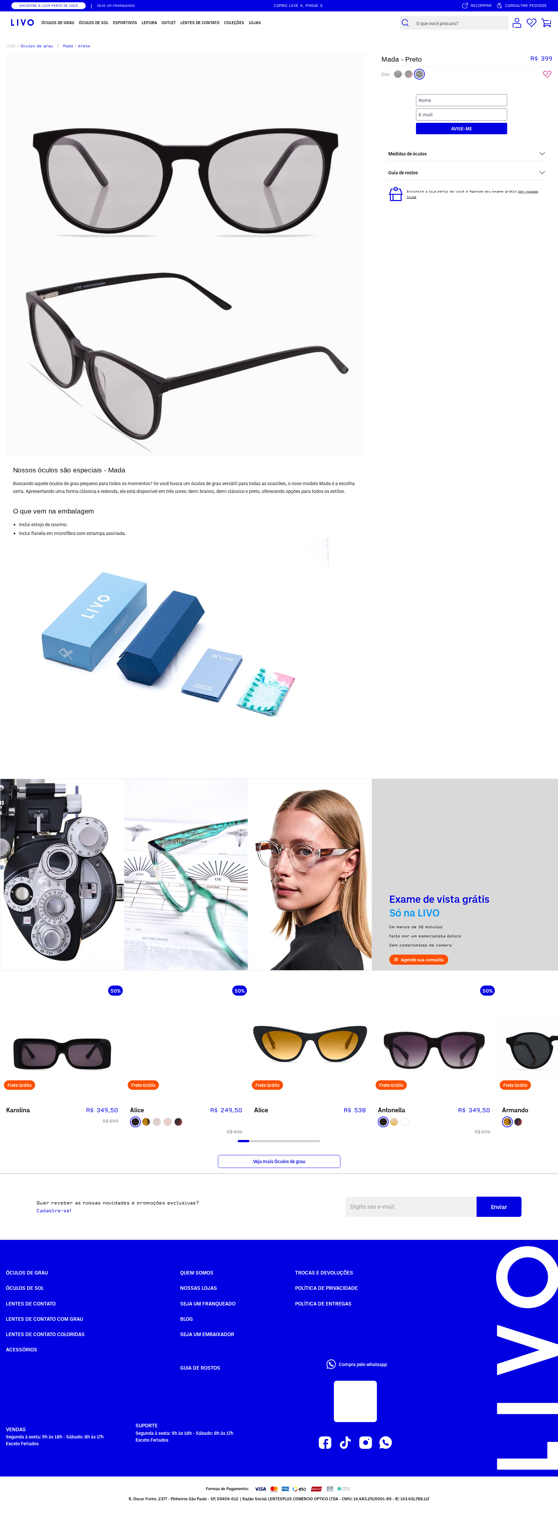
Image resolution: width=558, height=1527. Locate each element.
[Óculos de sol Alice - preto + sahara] (310, 1042)
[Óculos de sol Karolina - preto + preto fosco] (62, 1042)
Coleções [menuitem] (234, 22)
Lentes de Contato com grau (44, 1319)
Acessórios (21, 1349)
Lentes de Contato (31, 1303)
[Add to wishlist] (547, 74)
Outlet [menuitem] (169, 22)
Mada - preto (77, 46)
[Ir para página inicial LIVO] (22, 22)
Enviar (499, 1206)
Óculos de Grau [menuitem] (57, 22)
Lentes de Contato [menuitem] (200, 22)
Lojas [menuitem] (255, 22)
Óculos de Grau (27, 1272)
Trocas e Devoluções (324, 1272)
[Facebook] (325, 1442)
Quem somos (196, 1272)
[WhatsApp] (385, 1442)
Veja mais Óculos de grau (279, 1161)
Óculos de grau (37, 46)
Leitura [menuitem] (149, 22)
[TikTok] (345, 1442)
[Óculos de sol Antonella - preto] (434, 1042)
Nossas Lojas (198, 1288)
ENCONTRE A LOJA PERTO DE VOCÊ (49, 5)
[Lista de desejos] (531, 23)
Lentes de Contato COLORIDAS (45, 1334)
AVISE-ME (461, 129)
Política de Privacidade (326, 1288)
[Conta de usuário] (517, 23)
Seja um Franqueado (208, 1303)
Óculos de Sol (25, 1288)
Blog (186, 1319)
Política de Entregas (323, 1303)
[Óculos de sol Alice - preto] (186, 1042)
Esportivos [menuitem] (125, 22)
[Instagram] (365, 1442)
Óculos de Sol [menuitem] (93, 22)
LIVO (10, 46)
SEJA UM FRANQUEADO (116, 5)
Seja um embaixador (207, 1334)
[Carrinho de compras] (546, 23)
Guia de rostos (200, 1367)
